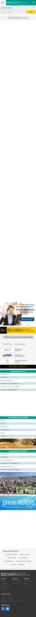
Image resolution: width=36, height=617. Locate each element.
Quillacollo (4, 426)
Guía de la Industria (6, 585)
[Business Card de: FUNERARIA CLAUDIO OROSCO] (14, 346)
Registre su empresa (6, 596)
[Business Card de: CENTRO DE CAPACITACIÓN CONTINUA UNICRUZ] (14, 363)
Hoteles (25, 583)
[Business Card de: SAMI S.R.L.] (14, 357)
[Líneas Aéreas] (18, 503)
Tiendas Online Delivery (5, 588)
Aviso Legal (3, 602)
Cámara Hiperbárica (7, 380)
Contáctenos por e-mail (7, 598)
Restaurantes (26, 585)
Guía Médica (4, 583)
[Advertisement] (18, 40)
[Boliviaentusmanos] (3, 3)
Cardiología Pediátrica (8, 466)
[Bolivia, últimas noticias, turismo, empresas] (15, 575)
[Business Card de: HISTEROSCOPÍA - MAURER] (14, 352)
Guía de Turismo (27, 581)
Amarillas (3, 581)
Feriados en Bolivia (17, 581)
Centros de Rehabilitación (9, 389)
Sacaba (4, 436)
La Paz (3, 420)
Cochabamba (6, 430)
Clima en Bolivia (16, 583)
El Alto (3, 423)
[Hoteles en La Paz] (18, 444)
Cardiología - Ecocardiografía (10, 383)
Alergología (5, 377)
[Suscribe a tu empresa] (18, 192)
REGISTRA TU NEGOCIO (18, 367)
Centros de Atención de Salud (10, 386)
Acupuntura (5, 374)
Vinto (3, 433)
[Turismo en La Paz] (18, 483)
